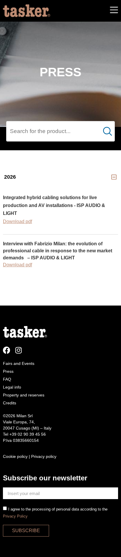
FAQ (7, 379)
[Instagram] (18, 350)
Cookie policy (15, 456)
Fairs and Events (18, 363)
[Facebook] (6, 350)
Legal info (12, 387)
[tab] (60, 177)
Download (14, 221)
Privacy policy (43, 456)
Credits (9, 403)
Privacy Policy (15, 516)
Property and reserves (23, 395)
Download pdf (17, 264)
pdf (29, 221)
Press (8, 371)
